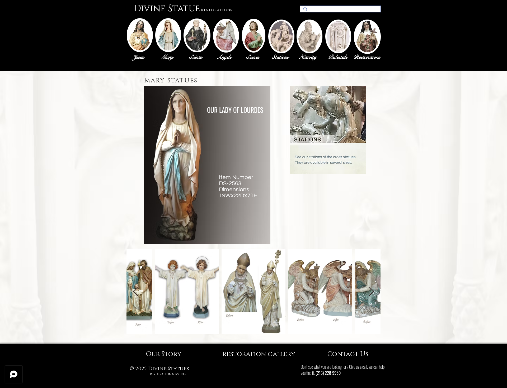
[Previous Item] (136, 292)
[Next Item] (371, 292)
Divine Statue (167, 8)
